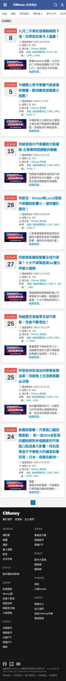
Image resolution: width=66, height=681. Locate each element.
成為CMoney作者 (43, 613)
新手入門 (51, 13)
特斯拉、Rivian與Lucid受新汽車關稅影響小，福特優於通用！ (40, 203)
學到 (36, 584)
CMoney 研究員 (38, 48)
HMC (31, 287)
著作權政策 (30, 675)
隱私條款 (7, 675)
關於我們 (7, 519)
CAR (49, 224)
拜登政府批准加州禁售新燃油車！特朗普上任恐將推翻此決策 (39, 376)
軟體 (5, 539)
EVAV (29, 115)
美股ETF (7, 642)
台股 (4, 13)
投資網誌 (7, 588)
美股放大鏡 (9, 608)
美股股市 (7, 632)
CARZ (50, 111)
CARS (37, 55)
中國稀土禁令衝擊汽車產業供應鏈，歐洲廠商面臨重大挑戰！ (39, 90)
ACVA (50, 52)
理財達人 (38, 13)
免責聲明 (53, 675)
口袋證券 (7, 612)
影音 (5, 554)
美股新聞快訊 (38, 52)
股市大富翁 (40, 559)
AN (55, 52)
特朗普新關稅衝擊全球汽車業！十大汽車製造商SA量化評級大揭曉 (40, 263)
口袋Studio (40, 588)
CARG (29, 55)
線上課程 (7, 549)
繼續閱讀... (35, 71)
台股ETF (7, 637)
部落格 (18, 519)
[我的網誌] (62, 5)
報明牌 (37, 569)
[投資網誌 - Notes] (23, 5)
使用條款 (18, 675)
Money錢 (8, 593)
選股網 (37, 564)
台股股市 (7, 627)
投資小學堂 (9, 598)
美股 (13, 13)
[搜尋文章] (55, 5)
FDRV (32, 341)
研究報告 (24, 13)
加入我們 (29, 519)
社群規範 (42, 675)
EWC (35, 476)
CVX (56, 397)
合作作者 (7, 558)
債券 (5, 646)
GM (59, 284)
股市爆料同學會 (11, 573)
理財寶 (6, 535)
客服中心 (39, 603)
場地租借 (39, 618)
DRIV (57, 111)
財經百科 (7, 603)
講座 (5, 544)
